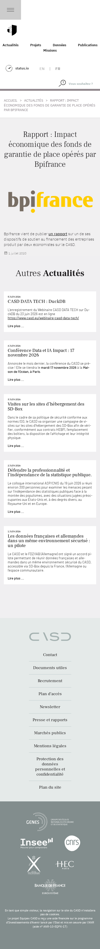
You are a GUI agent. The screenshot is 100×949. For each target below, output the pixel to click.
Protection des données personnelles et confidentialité (50, 766)
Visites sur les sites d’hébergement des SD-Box (46, 406)
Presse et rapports (50, 720)
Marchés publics (50, 733)
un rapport (57, 233)
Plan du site (50, 787)
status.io (22, 68)
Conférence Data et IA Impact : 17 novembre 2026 (41, 353)
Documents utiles (50, 668)
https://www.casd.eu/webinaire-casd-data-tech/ (43, 318)
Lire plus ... (16, 326)
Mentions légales (50, 746)
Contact (50, 655)
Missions (50, 50)
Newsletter (50, 707)
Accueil (10, 100)
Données (59, 45)
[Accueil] (12, 30)
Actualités (33, 100)
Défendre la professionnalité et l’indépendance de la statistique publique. (50, 472)
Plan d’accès (50, 694)
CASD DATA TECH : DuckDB (36, 301)
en (42, 68)
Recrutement (50, 681)
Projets (35, 45)
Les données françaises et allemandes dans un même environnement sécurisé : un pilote (49, 540)
